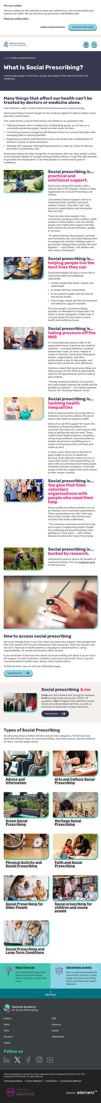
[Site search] (94, 44)
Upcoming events (79, 967)
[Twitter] (17, 1062)
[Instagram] (39, 1062)
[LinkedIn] (7, 1062)
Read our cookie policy (16, 18)
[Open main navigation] (86, 44)
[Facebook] (28, 1062)
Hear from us (25, 967)
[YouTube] (50, 1062)
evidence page (87, 562)
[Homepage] (15, 44)
